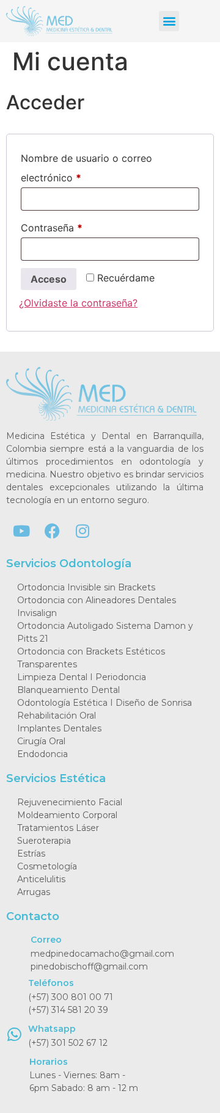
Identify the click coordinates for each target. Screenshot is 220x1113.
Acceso (49, 279)
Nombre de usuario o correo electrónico (86, 166)
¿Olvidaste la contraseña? (78, 303)
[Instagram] (82, 530)
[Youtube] (21, 530)
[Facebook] (52, 530)
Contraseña (77, 226)
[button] (169, 21)
